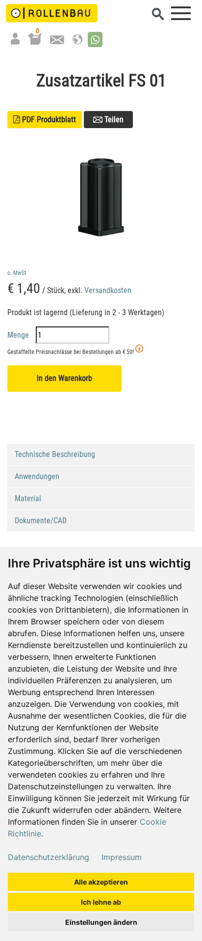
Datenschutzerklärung (48, 857)
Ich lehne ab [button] (101, 902)
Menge (19, 335)
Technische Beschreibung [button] (55, 454)
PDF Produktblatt (44, 119)
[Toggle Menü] (181, 13)
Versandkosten (107, 290)
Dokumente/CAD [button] (41, 520)
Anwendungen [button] (37, 476)
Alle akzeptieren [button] (101, 882)
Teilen (113, 119)
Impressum (121, 857)
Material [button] (28, 498)
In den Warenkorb (64, 378)
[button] (95, 39)
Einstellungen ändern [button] (101, 922)
